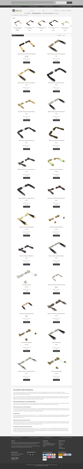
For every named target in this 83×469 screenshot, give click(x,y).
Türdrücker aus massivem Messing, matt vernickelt (56, 284)
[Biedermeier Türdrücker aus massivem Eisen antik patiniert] (56, 190)
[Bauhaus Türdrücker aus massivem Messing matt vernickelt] (56, 103)
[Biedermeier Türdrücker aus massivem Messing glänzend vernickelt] (26, 363)
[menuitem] (69, 11)
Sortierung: (59, 35)
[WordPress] (33, 455)
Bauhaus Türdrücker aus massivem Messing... (56, 255)
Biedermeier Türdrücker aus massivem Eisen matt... (26, 169)
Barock (37, 408)
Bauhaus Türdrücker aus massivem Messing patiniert (29, 28)
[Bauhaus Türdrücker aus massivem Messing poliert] (41, 23)
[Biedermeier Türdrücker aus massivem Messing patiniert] (65, 23)
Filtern (14, 35)
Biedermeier (25, 421)
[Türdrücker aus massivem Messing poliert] (26, 219)
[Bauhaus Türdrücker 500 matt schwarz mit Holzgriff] (17, 23)
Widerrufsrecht (61, 443)
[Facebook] (28, 455)
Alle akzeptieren (63, 2)
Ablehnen (58, 2)
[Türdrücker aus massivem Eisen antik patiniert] (56, 132)
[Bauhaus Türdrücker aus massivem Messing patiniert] (29, 23)
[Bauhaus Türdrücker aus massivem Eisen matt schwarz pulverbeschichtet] (53, 23)
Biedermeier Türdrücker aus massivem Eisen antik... (56, 198)
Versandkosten (39, 464)
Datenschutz (61, 444)
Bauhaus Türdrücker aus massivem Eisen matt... (53, 28)
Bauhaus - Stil (36, 415)
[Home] (25, 13)
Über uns (60, 442)
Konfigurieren (69, 2)
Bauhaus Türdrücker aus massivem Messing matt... (56, 111)
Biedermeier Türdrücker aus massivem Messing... (65, 28)
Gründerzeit (48, 428)
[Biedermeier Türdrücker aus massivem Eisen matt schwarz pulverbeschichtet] (26, 161)
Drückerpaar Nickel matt (26, 284)
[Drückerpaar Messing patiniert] (26, 334)
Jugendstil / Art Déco (38, 428)
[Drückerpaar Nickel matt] (26, 277)
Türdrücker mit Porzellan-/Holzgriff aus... (56, 169)
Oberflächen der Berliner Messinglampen (49, 443)
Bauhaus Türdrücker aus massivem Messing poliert (41, 28)
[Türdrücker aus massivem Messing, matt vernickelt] (56, 277)
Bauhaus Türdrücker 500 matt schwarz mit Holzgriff (17, 28)
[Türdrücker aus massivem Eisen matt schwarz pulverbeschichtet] (26, 132)
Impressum (60, 447)
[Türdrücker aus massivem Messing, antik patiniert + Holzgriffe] (26, 305)
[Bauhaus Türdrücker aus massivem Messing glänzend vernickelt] (56, 248)
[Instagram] (30, 455)
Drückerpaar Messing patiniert (26, 342)
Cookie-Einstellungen (46, 442)
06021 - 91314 (15, 458)
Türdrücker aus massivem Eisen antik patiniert (56, 140)
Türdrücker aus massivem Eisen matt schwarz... (27, 140)
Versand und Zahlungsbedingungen (48, 444)
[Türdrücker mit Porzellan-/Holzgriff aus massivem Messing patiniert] (56, 161)
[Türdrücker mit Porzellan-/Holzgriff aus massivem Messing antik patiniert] (56, 219)
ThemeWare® (47, 465)
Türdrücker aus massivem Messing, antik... (26, 313)
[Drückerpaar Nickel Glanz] (56, 334)
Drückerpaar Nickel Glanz (56, 342)
